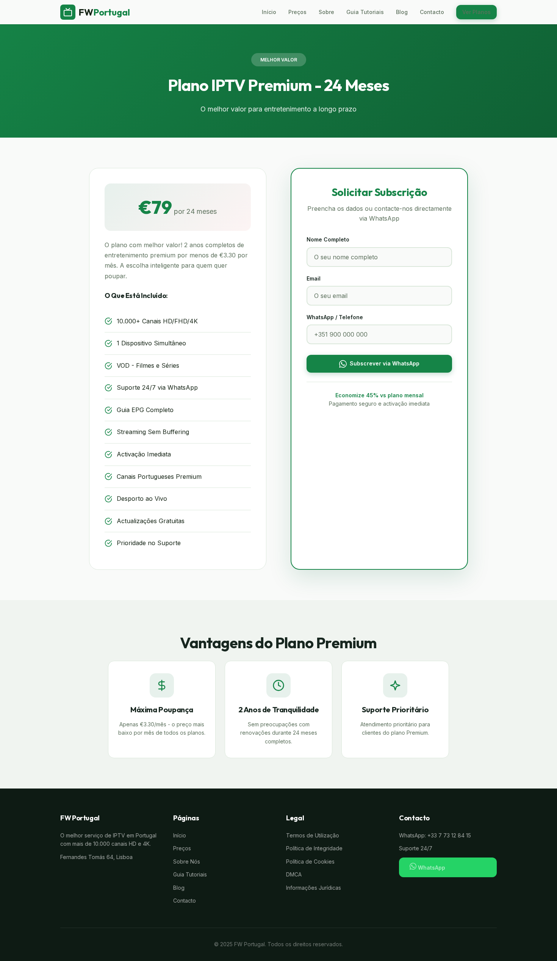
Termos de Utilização (312, 835)
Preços (297, 12)
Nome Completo (328, 239)
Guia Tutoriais (365, 12)
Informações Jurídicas (313, 887)
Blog (402, 12)
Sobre (326, 12)
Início (269, 12)
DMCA (294, 874)
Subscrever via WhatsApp (384, 363)
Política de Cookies (310, 861)
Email (314, 278)
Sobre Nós (186, 861)
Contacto (432, 12)
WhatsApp (430, 867)
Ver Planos (476, 12)
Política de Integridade (314, 848)
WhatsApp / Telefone (335, 317)
